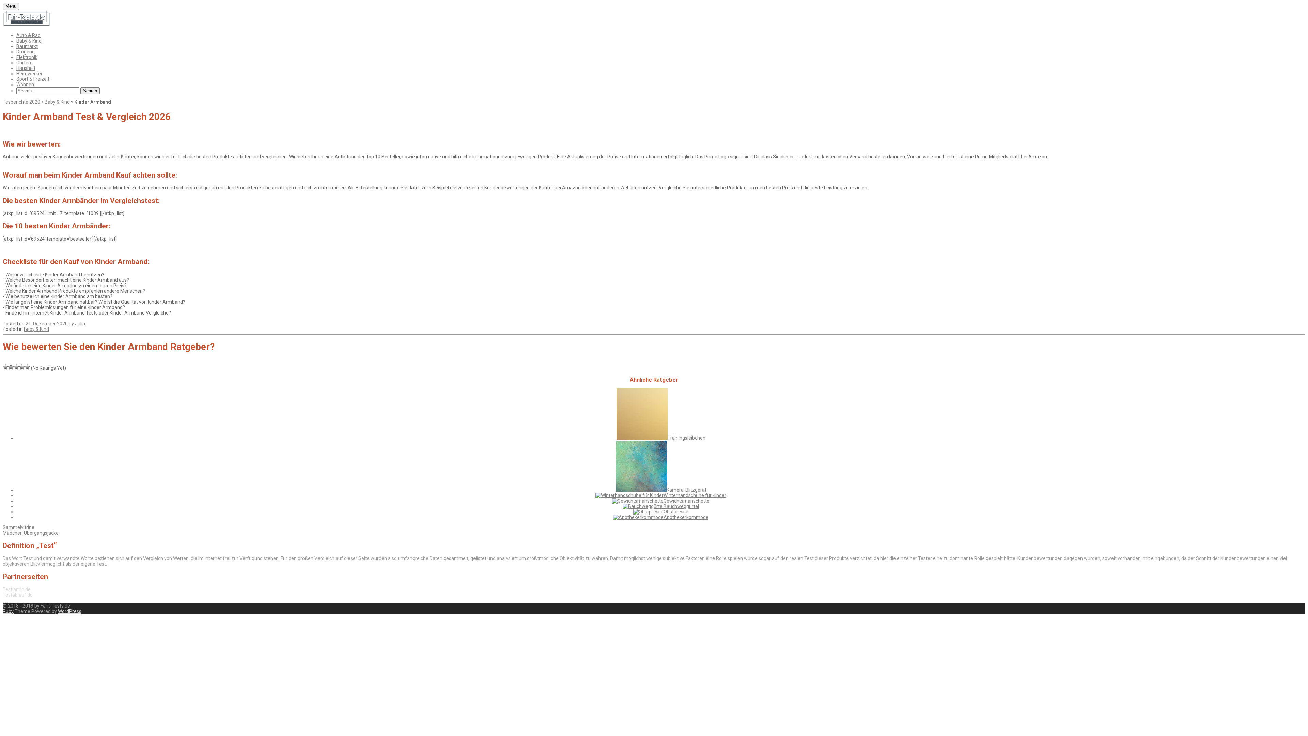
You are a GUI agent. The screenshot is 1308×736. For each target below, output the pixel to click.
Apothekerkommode (686, 517)
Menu (10, 6)
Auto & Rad (28, 35)
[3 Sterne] (16, 367)
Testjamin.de (17, 589)
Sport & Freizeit (32, 79)
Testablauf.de (18, 595)
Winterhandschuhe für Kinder (695, 495)
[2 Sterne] (11, 367)
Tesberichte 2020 (21, 102)
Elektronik (26, 57)
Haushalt (25, 68)
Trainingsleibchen (686, 438)
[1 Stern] (5, 367)
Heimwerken (30, 73)
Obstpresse (676, 512)
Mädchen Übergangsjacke (31, 533)
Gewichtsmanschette (687, 501)
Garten (23, 62)
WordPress (69, 611)
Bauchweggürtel (681, 506)
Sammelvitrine (18, 527)
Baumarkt (27, 46)
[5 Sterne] (27, 367)
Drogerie (25, 52)
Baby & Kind (29, 41)
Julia (80, 323)
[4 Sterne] (22, 367)
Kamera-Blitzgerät (686, 490)
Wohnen (25, 84)
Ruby (8, 611)
